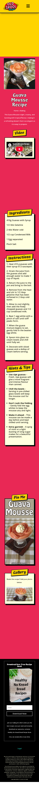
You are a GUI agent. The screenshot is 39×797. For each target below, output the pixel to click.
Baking (22, 111)
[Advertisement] (19, 37)
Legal (20, 748)
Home (16, 111)
